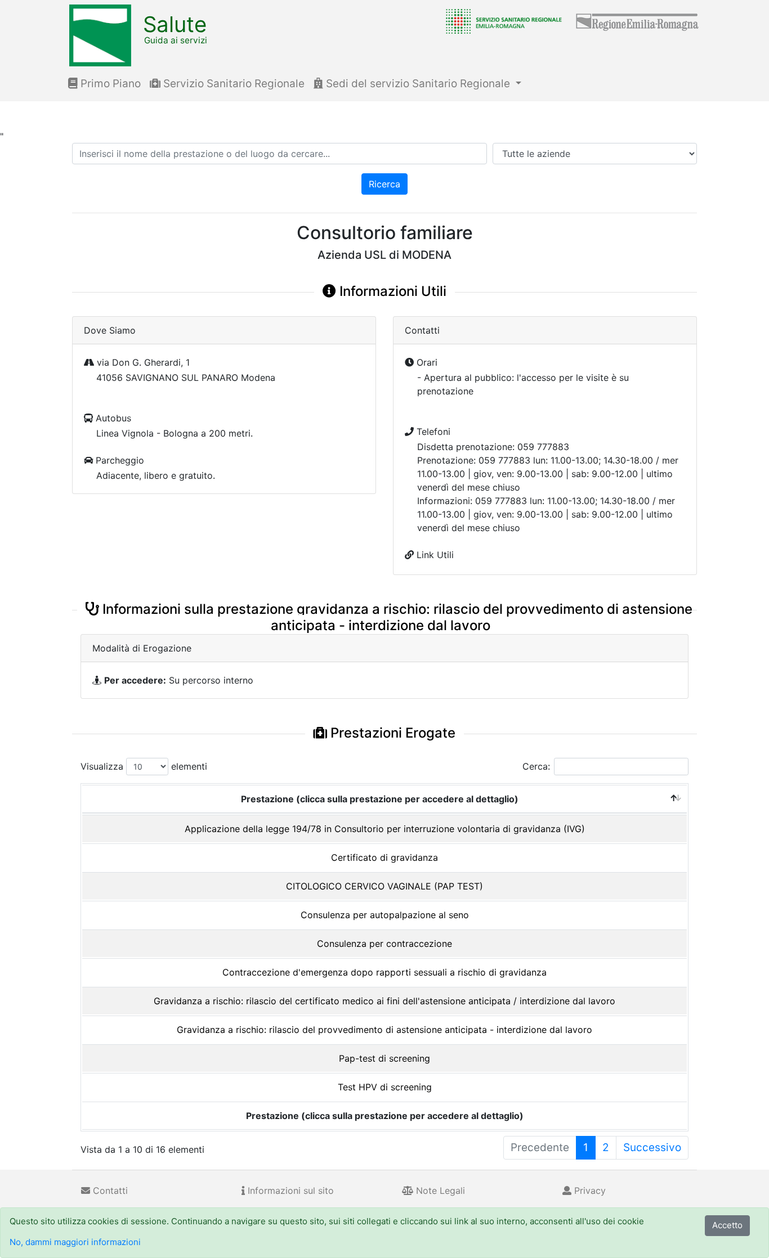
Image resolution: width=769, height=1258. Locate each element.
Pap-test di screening (384, 1058)
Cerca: (536, 766)
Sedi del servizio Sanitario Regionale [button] (418, 83)
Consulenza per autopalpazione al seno (385, 914)
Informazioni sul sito (289, 1190)
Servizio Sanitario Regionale (232, 83)
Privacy (588, 1190)
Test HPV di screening (385, 1087)
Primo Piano (109, 83)
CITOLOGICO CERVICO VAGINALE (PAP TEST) (384, 886)
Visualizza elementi (144, 766)
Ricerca (384, 184)
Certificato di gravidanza (384, 857)
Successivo (652, 1147)
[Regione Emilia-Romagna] (638, 20)
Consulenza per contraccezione (384, 943)
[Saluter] (501, 20)
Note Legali (439, 1190)
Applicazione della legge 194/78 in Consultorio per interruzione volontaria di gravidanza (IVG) (385, 828)
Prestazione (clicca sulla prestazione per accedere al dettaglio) (379, 799)
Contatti (109, 1190)
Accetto (727, 1225)
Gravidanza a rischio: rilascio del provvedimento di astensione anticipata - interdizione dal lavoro (384, 1029)
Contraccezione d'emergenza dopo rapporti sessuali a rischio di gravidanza (384, 972)
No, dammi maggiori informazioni (75, 1242)
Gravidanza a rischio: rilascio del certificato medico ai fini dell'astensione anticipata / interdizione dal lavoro (384, 1001)
